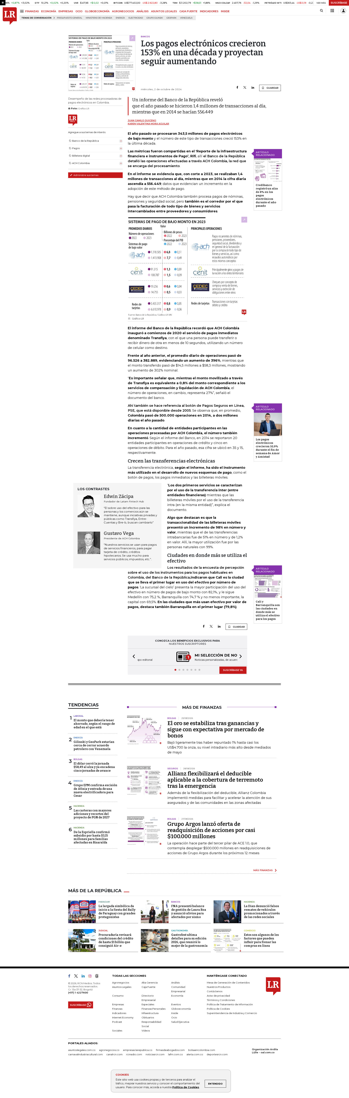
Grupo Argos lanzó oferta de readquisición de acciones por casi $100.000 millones (211, 830)
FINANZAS (32, 11)
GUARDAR (272, 88)
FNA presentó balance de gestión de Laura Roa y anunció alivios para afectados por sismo (188, 911)
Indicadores (119, 1013)
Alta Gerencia (150, 982)
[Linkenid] (85, 976)
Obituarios (148, 1017)
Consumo (118, 995)
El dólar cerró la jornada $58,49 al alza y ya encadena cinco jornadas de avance (94, 767)
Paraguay (104, 902)
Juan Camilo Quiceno (142, 120)
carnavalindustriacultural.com (85, 1054)
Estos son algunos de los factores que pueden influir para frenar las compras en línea (261, 940)
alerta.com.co (194, 1054)
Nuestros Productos (218, 986)
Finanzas (117, 1008)
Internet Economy (122, 1017)
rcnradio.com (134, 1054)
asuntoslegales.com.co (81, 1050)
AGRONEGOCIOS (123, 11)
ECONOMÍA (48, 11)
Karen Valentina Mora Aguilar (148, 123)
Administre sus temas (85, 175)
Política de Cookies (185, 1087)
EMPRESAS (66, 11)
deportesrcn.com (217, 1054)
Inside (174, 1013)
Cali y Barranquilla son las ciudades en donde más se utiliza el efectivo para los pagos (268, 610)
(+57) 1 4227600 (78, 992)
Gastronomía (179, 930)
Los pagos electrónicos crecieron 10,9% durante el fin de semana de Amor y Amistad (268, 448)
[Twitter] (244, 87)
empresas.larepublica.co (137, 1050)
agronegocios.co (109, 1050)
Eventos (176, 1004)
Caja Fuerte (148, 986)
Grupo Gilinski (155, 18)
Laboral (78, 716)
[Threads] (98, 976)
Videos (146, 1030)
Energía (120, 18)
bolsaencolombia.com (201, 1050)
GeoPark (171, 18)
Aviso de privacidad (218, 995)
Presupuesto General (69, 18)
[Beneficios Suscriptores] (332, 11)
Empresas (118, 1004)
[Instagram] (91, 976)
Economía (177, 995)
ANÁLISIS (143, 11)
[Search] (321, 11)
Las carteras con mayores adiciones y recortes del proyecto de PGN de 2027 (92, 814)
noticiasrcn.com (155, 1054)
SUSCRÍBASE (339, 2)
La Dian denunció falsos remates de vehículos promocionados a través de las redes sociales (262, 911)
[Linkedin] (253, 87)
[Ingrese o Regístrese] (343, 10)
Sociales (117, 1030)
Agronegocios (120, 982)
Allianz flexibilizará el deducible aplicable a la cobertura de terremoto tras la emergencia (215, 779)
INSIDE (225, 11)
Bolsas (78, 759)
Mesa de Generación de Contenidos (228, 982)
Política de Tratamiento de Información (230, 1004)
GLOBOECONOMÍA (97, 11)
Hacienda (79, 806)
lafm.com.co (175, 1054)
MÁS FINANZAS (263, 870)
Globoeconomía (181, 1008)
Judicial (103, 930)
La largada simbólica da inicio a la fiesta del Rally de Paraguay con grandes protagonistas (117, 911)
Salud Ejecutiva (180, 1021)
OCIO (78, 11)
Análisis (175, 982)
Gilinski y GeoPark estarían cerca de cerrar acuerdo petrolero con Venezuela (94, 745)
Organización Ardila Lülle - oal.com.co (265, 1051)
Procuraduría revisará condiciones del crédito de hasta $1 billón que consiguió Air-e (116, 940)
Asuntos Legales (121, 986)
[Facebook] (237, 87)
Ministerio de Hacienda (99, 18)
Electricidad (136, 18)
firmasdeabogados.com (170, 1050)
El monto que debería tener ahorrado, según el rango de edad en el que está (94, 724)
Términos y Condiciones (221, 1000)
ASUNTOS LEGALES (164, 11)
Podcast (117, 1021)
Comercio (250, 930)
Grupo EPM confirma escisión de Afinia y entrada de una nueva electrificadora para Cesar (95, 790)
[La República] (10, 16)
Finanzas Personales (153, 1008)
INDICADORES (209, 11)
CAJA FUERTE (188, 11)
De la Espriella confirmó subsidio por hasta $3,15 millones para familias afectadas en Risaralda (92, 837)
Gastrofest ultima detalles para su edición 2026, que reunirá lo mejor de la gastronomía (189, 940)
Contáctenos (214, 991)
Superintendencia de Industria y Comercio (232, 1013)
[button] (133, 657)
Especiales (148, 1004)
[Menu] (22, 11)
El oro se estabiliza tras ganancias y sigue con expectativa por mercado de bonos (215, 729)
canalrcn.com (114, 1054)
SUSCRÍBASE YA (233, 670)
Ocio (174, 1017)
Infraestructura (150, 1013)
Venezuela (186, 18)
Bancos (175, 902)
